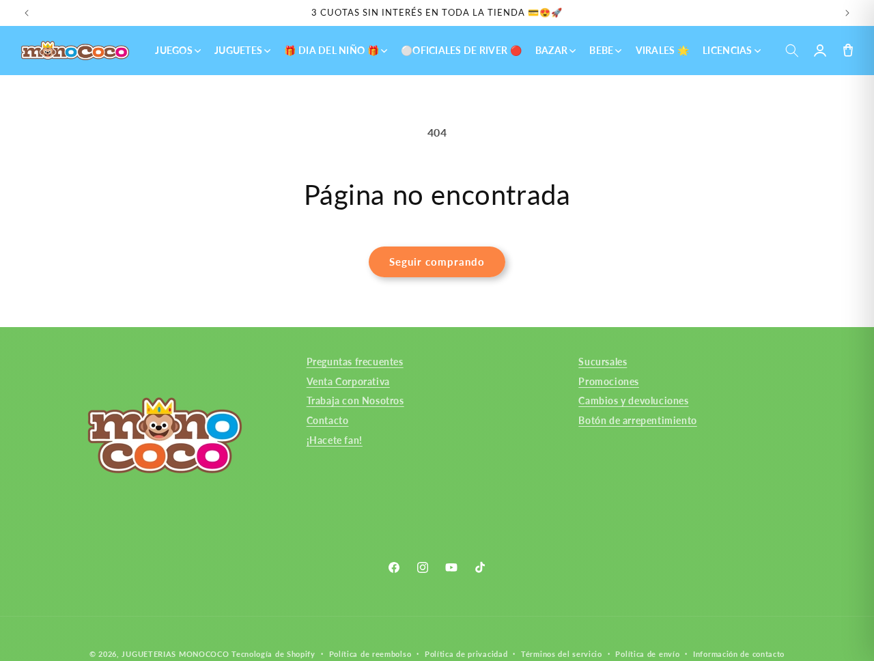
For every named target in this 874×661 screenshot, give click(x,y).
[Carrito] (847, 51)
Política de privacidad (466, 653)
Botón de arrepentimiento (637, 420)
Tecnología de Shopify (273, 653)
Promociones (608, 380)
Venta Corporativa (348, 380)
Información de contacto (739, 653)
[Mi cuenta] (819, 51)
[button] (791, 51)
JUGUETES (238, 50)
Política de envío (647, 653)
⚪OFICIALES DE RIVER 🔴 (461, 50)
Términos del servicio (561, 653)
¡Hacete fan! (335, 440)
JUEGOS (174, 50)
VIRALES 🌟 (663, 50)
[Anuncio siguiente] (847, 13)
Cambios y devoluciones (633, 400)
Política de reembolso (370, 653)
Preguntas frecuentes (355, 361)
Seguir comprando (437, 261)
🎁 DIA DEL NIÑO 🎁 (331, 50)
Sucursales (602, 361)
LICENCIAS (727, 50)
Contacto (328, 420)
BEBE (601, 50)
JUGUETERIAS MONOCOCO (175, 653)
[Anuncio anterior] (27, 13)
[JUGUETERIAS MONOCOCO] (75, 50)
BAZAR (551, 50)
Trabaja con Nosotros (355, 400)
